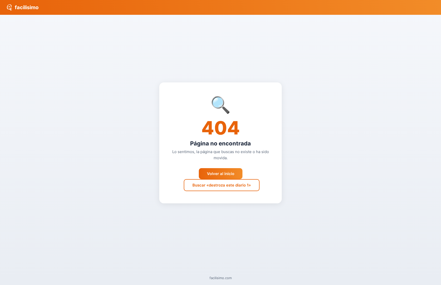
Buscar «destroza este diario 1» (221, 185)
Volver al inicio (220, 173)
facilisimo (27, 7)
